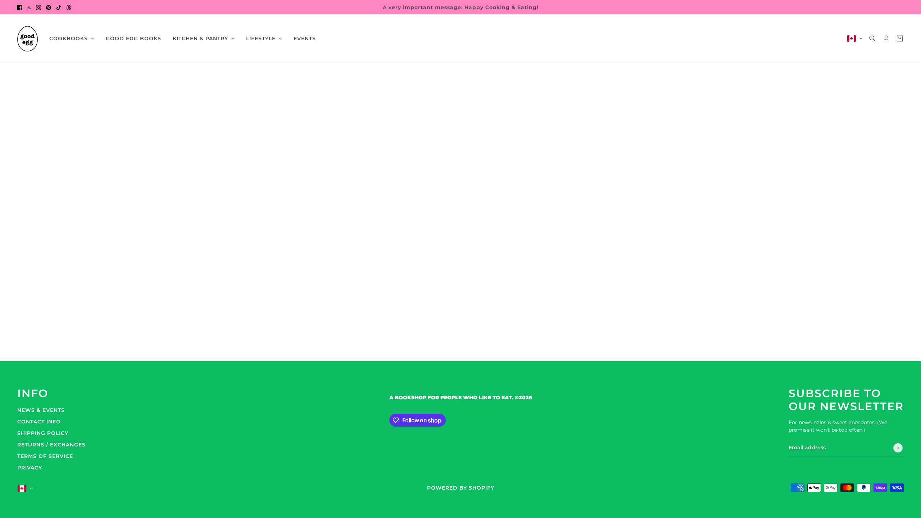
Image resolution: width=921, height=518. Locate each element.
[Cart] (900, 38)
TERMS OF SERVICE (45, 456)
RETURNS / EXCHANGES (51, 444)
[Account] (886, 38)
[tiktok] (58, 7)
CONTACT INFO (39, 421)
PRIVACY (29, 467)
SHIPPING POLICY (42, 433)
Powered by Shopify (460, 488)
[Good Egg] (27, 38)
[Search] (872, 38)
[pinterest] (48, 7)
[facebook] (19, 7)
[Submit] (898, 448)
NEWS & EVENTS (41, 410)
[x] (29, 7)
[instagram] (38, 7)
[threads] (68, 7)
